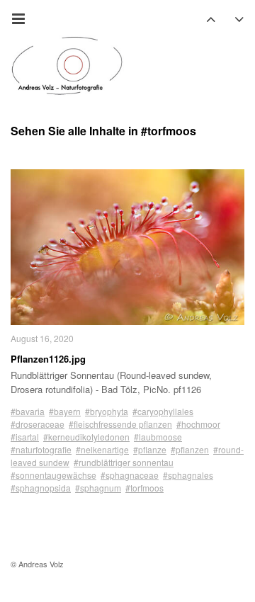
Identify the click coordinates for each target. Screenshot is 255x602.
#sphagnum (98, 488)
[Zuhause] (67, 65)
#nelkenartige (102, 449)
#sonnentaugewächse (53, 475)
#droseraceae (37, 424)
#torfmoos (144, 488)
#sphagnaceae (130, 475)
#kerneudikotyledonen (86, 437)
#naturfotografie (41, 449)
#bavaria (28, 411)
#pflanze (149, 449)
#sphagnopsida (41, 488)
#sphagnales (188, 475)
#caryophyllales (162, 411)
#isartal (25, 437)
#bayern (65, 411)
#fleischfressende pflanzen (120, 424)
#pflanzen (190, 449)
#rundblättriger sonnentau (124, 462)
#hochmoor (198, 424)
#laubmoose (158, 437)
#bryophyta (106, 411)
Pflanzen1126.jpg (48, 358)
